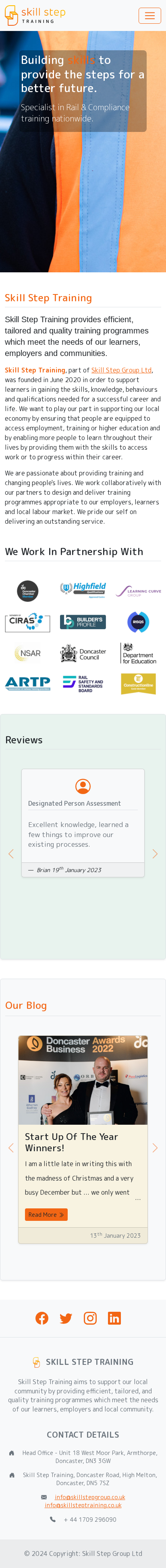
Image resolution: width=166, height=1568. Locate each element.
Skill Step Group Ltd (121, 370)
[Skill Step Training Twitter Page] (66, 1320)
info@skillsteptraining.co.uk (83, 1505)
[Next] (149, 854)
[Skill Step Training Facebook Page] (41, 1320)
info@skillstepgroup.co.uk (90, 1497)
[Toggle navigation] (150, 16)
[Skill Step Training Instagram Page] (90, 1320)
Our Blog (26, 1005)
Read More (43, 1214)
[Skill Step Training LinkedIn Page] (114, 1320)
